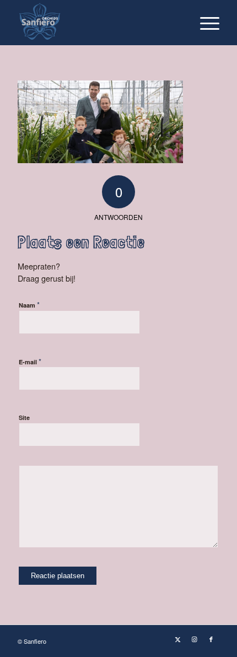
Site (24, 417)
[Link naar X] (178, 639)
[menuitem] (204, 23)
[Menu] (204, 23)
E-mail (30, 361)
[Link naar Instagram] (194, 639)
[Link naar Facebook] (211, 639)
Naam (29, 304)
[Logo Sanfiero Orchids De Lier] (98, 23)
